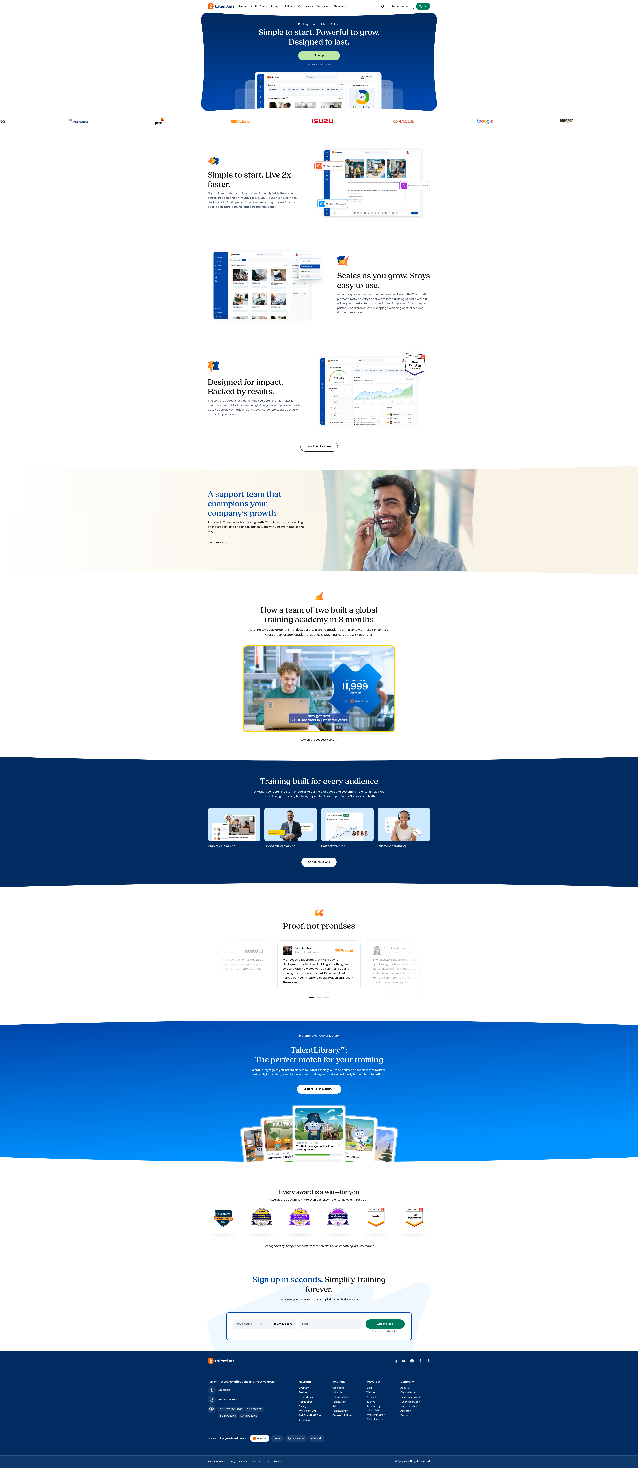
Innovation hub (409, 1406)
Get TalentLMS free (309, 1415)
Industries (338, 1392)
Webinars (371, 1392)
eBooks (370, 1402)
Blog (369, 1388)
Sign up (423, 6)
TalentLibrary (340, 1411)
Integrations (305, 1397)
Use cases (338, 1388)
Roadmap (304, 1420)
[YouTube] (403, 1361)
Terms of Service (272, 1462)
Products (244, 6)
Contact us (407, 1415)
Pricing (274, 6)
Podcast (371, 1397)
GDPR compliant (227, 1400)
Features (303, 1392)
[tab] (311, 997)
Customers (304, 6)
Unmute (387, 653)
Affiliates (405, 1411)
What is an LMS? (375, 1415)
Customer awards (410, 1397)
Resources (322, 6)
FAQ (232, 1462)
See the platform (319, 446)
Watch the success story (317, 740)
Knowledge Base (217, 1462)
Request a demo (402, 6)
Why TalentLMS (307, 1411)
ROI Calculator (374, 1419)
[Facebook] (420, 1361)
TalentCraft (339, 1402)
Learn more (216, 542)
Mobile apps (305, 1402)
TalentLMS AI (340, 1397)
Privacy (242, 1462)
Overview (303, 1388)
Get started (385, 1324)
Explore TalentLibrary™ (319, 1089)
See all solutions (319, 862)
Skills (335, 1406)
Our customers (409, 1392)
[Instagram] (412, 1361)
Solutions (287, 6)
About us (339, 6)
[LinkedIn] (395, 1361)
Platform (260, 6)
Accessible (224, 1390)
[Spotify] (428, 1361)
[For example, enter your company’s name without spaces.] (260, 1324)
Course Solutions (342, 1415)
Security (255, 1462)
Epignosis (403, 1461)
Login (382, 6)
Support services (410, 1402)
